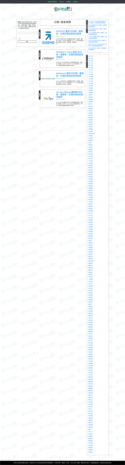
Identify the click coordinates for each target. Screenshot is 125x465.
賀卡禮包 (90, 374)
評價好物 (75, 1)
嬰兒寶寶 (90, 172)
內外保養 (90, 115)
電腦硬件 (90, 420)
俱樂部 (90, 104)
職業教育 (90, 349)
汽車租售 (90, 279)
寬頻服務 (90, 188)
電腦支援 (90, 418)
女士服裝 (90, 160)
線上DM (62, 1)
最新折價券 (39, 34)
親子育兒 (90, 370)
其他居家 (90, 122)
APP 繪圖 (90, 74)
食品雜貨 (90, 436)
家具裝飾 (90, 181)
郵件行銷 (90, 383)
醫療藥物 (39, 75)
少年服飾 (90, 197)
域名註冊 (90, 154)
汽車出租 (90, 274)
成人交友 (90, 213)
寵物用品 (90, 190)
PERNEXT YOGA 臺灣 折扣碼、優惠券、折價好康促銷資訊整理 (69, 54)
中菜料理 (90, 90)
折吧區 (15, 462)
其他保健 (90, 117)
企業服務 (90, 92)
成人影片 (90, 215)
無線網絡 (90, 299)
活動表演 (90, 286)
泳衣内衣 (90, 283)
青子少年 (90, 431)
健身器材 (90, 108)
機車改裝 (90, 270)
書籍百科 (90, 258)
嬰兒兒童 (90, 170)
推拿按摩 (90, 233)
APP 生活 (90, 69)
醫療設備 (90, 390)
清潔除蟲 (90, 295)
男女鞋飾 (90, 324)
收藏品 (90, 240)
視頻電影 (90, 368)
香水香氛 (90, 443)
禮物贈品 (90, 327)
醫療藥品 (90, 386)
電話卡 (90, 429)
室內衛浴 (90, 176)
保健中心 (90, 94)
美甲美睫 (90, 345)
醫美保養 (90, 393)
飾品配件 (90, 438)
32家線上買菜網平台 (52, 1)
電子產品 (90, 413)
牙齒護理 (90, 306)
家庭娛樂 (90, 183)
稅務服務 (90, 331)
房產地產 (90, 222)
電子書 (90, 408)
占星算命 (90, 147)
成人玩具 (90, 217)
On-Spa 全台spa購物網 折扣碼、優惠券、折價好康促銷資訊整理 (69, 94)
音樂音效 (90, 434)
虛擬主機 (90, 358)
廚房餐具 (90, 204)
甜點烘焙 (90, 315)
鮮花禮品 (90, 452)
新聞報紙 (90, 247)
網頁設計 (90, 336)
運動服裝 (90, 381)
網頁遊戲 (90, 338)
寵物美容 (90, 192)
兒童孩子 (90, 110)
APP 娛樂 (90, 60)
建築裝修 (90, 206)
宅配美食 (90, 174)
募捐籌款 (90, 140)
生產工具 (90, 317)
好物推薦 (68, 1)
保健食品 (90, 97)
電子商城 (90, 406)
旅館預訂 (90, 254)
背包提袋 (90, 352)
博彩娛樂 (90, 145)
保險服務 (90, 99)
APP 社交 (90, 72)
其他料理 (90, 124)
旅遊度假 (90, 251)
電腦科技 (90, 422)
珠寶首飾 (90, 311)
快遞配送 (90, 208)
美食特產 (90, 347)
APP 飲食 (90, 83)
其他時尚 (90, 126)
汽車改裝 (90, 276)
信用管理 (90, 101)
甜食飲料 (90, 313)
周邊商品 (90, 149)
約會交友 (90, 333)
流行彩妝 (90, 288)
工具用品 (90, 201)
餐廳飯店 (90, 440)
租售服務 (90, 329)
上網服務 (90, 88)
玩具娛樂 (90, 308)
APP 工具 (90, 63)
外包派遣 (90, 156)
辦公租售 (90, 379)
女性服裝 (90, 163)
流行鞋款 (90, 290)
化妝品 (90, 142)
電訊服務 (90, 427)
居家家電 (90, 199)
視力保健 (90, 365)
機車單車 (90, 267)
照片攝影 (90, 302)
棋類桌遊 (90, 263)
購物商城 (90, 377)
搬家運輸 (90, 236)
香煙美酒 (90, 447)
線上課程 (90, 342)
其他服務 (90, 129)
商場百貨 (90, 151)
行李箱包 (90, 361)
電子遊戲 (90, 415)
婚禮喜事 (90, 167)
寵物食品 (90, 195)
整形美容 (90, 245)
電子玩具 (90, 411)
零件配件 (90, 402)
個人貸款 (90, 106)
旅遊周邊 (90, 249)
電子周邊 (90, 404)
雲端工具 (90, 399)
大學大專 (90, 158)
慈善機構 (90, 210)
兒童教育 (90, 113)
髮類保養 (90, 449)
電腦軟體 (90, 424)
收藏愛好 (90, 242)
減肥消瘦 (90, 297)
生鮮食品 (90, 320)
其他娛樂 (90, 119)
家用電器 (90, 185)
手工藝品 (90, 224)
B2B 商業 (90, 85)
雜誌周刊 (90, 397)
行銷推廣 (90, 363)
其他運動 (90, 135)
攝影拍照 (90, 238)
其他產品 (90, 131)
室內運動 (90, 179)
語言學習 (90, 372)
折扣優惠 (39, 95)
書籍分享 (90, 256)
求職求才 (90, 272)
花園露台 (90, 354)
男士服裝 (90, 322)
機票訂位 (90, 265)
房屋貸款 (90, 220)
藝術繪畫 (90, 356)
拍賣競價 (90, 231)
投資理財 (90, 226)
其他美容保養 (91, 133)
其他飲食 (90, 138)
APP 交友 (90, 56)
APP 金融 (90, 81)
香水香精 (90, 445)
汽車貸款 (90, 281)
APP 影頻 (90, 65)
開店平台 (90, 395)
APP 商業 (90, 58)
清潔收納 (90, 292)
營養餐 (90, 304)
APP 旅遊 (90, 67)
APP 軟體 (90, 79)
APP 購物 (90, 76)
